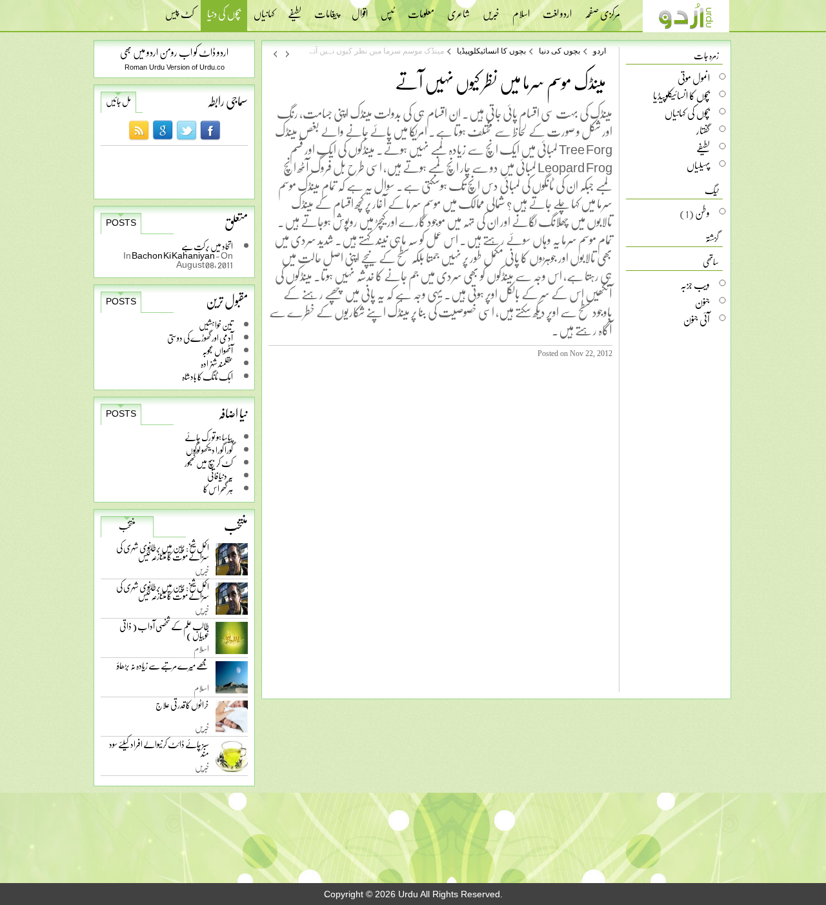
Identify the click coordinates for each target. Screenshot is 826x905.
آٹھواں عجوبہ (217, 350)
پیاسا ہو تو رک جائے (209, 437)
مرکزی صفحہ (602, 10)
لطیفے (294, 10)
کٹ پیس (179, 10)
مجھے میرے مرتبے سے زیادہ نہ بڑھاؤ (163, 668)
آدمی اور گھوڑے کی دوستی (200, 337)
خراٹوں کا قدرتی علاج (182, 708)
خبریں (491, 10)
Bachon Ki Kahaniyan (174, 255)
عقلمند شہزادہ (217, 363)
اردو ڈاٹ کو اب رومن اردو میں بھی (174, 52)
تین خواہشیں (216, 324)
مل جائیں (118, 101)
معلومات (421, 10)
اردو (599, 50)
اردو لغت (557, 10)
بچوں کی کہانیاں (687, 113)
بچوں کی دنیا (224, 15)
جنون (702, 302)
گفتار (703, 130)
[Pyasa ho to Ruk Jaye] (274, 53)
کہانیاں (264, 10)
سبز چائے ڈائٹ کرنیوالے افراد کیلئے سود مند (159, 751)
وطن (702, 213)
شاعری (458, 10)
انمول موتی (694, 78)
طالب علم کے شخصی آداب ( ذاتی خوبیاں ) (164, 633)
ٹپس (388, 10)
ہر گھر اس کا (218, 488)
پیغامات (326, 10)
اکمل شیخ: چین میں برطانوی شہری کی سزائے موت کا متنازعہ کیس (162, 554)
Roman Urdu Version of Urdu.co (175, 67)
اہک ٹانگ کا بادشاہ (207, 376)
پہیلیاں (698, 165)
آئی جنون (696, 319)
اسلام (521, 10)
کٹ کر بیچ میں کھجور (209, 462)
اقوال (360, 10)
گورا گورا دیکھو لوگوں (209, 450)
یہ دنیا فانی (220, 475)
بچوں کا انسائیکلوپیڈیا (491, 50)
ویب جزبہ (695, 284)
